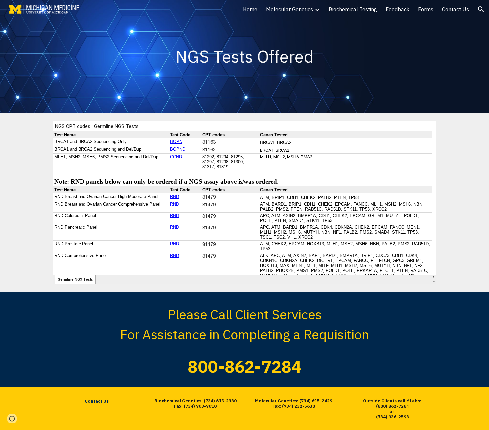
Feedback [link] (397, 9)
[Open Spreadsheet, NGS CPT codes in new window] (423, 129)
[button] (481, 9)
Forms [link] (425, 9)
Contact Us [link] (455, 9)
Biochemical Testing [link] (353, 9)
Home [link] (250, 9)
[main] (244, 56)
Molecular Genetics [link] (289, 9)
